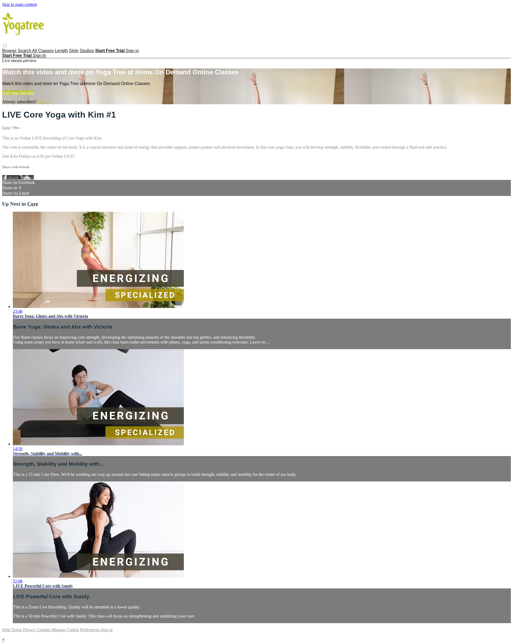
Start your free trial (18, 92)
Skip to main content (19, 4)
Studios (87, 50)
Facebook (11, 177)
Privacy (30, 629)
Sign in (132, 50)
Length (61, 50)
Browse (10, 50)
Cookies (44, 629)
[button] (5, 45)
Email (29, 177)
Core (6, 128)
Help (6, 629)
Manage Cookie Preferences (76, 629)
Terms (17, 629)
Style (74, 50)
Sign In (39, 55)
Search (25, 50)
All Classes (43, 50)
